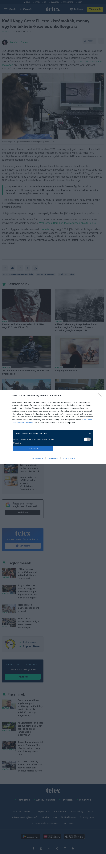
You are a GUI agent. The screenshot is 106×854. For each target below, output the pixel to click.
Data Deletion (37, 458)
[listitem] (52, 433)
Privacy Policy (69, 458)
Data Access (53, 458)
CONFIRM (33, 449)
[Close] (100, 395)
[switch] (87, 439)
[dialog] (53, 427)
